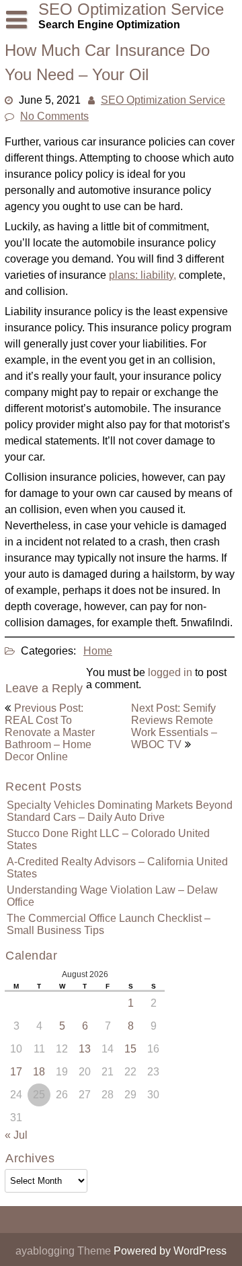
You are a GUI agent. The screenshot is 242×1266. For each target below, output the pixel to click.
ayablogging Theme (64, 1251)
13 (85, 1049)
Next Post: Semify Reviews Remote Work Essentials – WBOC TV (174, 726)
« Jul (16, 1135)
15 (130, 1049)
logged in (170, 672)
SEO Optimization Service (163, 100)
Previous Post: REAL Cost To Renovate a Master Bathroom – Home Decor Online (50, 732)
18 (39, 1071)
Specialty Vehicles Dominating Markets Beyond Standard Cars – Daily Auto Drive (120, 811)
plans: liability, (142, 275)
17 (16, 1071)
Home (97, 651)
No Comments (54, 116)
